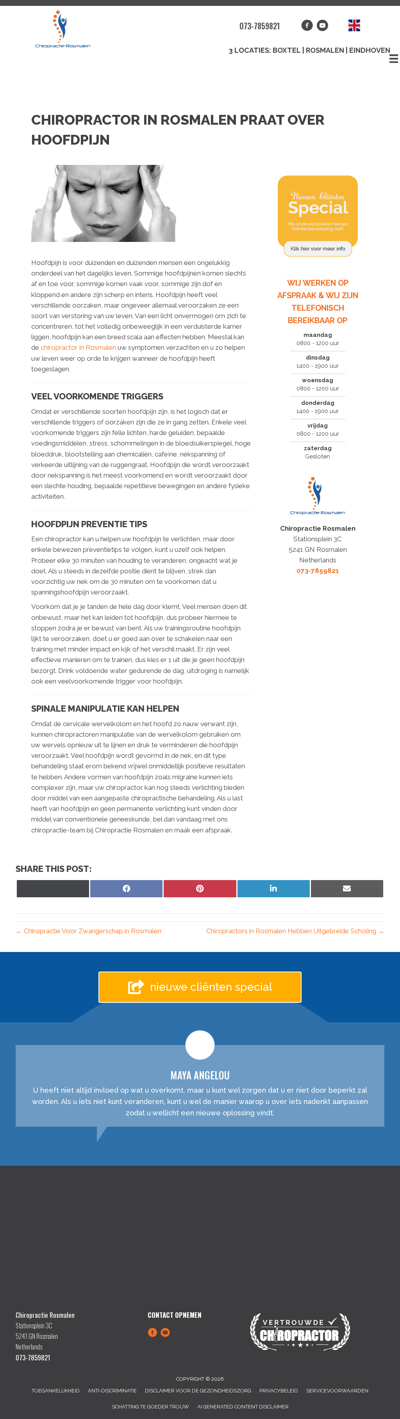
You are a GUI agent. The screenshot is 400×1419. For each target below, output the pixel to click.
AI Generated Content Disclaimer (243, 1407)
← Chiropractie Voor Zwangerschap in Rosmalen (88, 931)
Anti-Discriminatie (112, 1391)
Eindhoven (369, 50)
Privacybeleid (278, 1391)
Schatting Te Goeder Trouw (150, 1407)
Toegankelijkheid (56, 1391)
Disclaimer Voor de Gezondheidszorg (198, 1391)
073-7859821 (259, 26)
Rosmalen (326, 50)
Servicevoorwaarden (337, 1391)
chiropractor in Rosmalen (79, 347)
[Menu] (394, 58)
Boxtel (287, 50)
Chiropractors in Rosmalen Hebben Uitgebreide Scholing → (295, 931)
